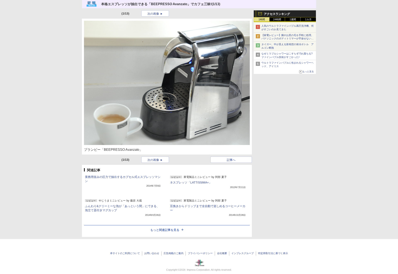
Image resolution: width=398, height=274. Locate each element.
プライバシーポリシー (200, 253)
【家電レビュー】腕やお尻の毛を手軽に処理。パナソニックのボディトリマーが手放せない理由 (287, 39)
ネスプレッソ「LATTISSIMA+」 (191, 182)
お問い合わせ (151, 253)
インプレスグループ (242, 253)
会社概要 (222, 253)
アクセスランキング (277, 14)
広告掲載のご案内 (173, 253)
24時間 (277, 19)
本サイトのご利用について (125, 253)
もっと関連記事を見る (164, 230)
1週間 (293, 19)
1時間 (261, 19)
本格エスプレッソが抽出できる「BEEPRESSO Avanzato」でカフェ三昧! (156, 4)
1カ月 (308, 19)
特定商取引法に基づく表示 (273, 253)
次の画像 (153, 13)
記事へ (231, 160)
